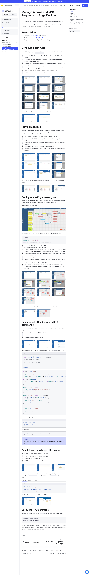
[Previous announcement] (85, 1)
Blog (64, 5)
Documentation (33, 550)
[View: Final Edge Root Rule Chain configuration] (44, 219)
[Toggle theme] (70, 5)
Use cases (41, 550)
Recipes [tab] (6, 28)
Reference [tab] (6, 33)
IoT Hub (60, 5)
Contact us (58, 550)
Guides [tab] (5, 25)
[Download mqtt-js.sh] (62, 356)
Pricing (78, 5)
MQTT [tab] (29, 480)
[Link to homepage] (8, 5)
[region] (44, 392)
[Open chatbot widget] (87, 572)
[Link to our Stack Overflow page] (55, 553)
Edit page (25, 535)
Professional (13, 14)
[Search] (73, 5)
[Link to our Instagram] (60, 553)
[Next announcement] (87, 1)
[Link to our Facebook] (58, 553)
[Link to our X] (65, 553)
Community (6, 14)
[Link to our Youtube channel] (53, 553)
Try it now (84, 5)
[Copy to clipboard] (64, 237)
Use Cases (35, 5)
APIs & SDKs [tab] (7, 30)
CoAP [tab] (35, 480)
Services (52, 550)
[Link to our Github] (51, 553)
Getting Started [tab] (8, 19)
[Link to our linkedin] (63, 553)
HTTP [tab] (24, 480)
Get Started (24, 550)
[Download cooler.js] (62, 372)
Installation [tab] (6, 22)
